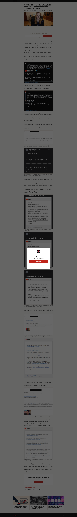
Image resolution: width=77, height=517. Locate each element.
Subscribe (38, 261)
